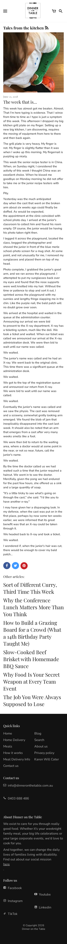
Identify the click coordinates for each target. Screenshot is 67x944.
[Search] (60, 11)
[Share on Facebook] (6, 565)
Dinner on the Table (33, 929)
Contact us (11, 766)
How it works (13, 753)
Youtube (45, 894)
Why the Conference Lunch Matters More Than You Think (33, 607)
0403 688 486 (18, 798)
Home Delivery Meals (14, 743)
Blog (37, 733)
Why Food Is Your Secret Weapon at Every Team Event (31, 681)
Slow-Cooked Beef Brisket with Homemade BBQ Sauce (31, 659)
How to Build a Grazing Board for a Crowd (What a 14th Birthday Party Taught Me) (32, 633)
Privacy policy (44, 753)
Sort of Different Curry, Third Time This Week (30, 588)
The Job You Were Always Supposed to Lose (32, 700)
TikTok (12, 914)
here (6, 864)
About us (41, 746)
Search (39, 740)
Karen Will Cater (46, 759)
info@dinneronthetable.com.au (30, 785)
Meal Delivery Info (16, 759)
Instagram (15, 901)
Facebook (15, 888)
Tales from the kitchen (24, 27)
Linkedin (45, 907)
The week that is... (20, 102)
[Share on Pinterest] (24, 565)
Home (7, 733)
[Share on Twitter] (15, 565)
